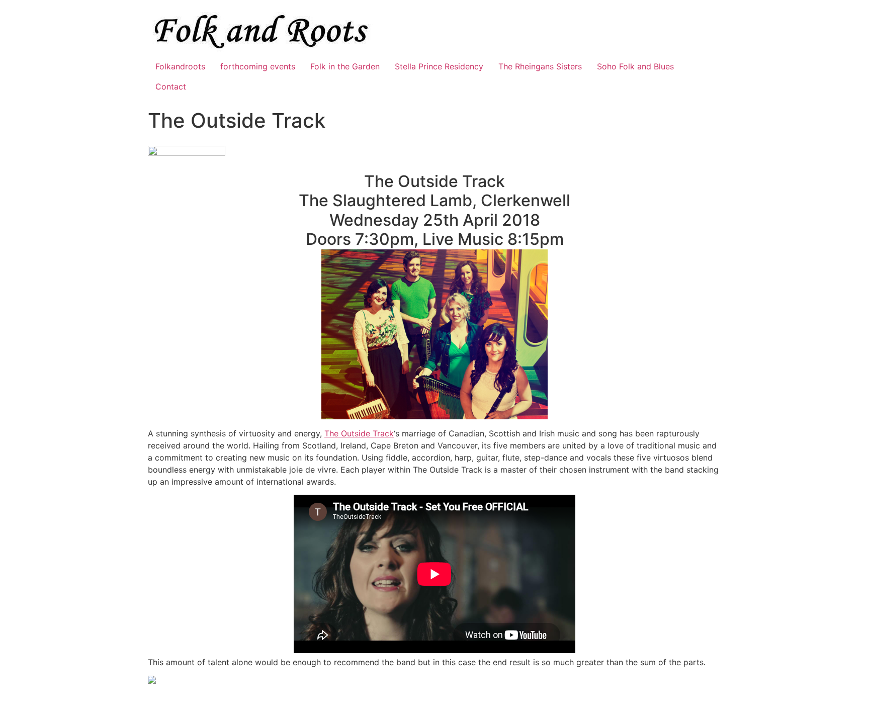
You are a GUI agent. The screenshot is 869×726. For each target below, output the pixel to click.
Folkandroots (180, 66)
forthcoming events (257, 66)
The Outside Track (359, 433)
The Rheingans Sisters (540, 66)
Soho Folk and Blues (635, 66)
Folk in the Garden (345, 66)
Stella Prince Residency (439, 66)
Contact (170, 86)
